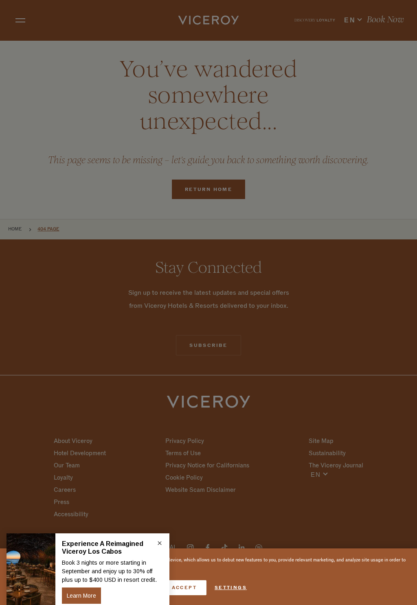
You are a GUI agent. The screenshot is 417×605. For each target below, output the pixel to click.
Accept (184, 588)
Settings (231, 588)
